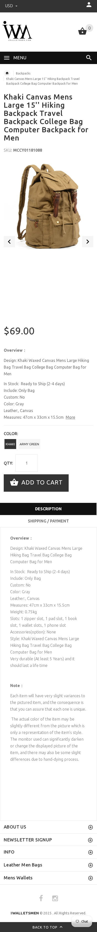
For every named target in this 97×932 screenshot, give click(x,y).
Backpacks (23, 73)
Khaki (10, 444)
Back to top (45, 927)
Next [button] (87, 241)
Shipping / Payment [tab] (48, 521)
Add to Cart (41, 482)
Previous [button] (9, 241)
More (70, 417)
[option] (48, 205)
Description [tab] (48, 509)
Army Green (29, 444)
